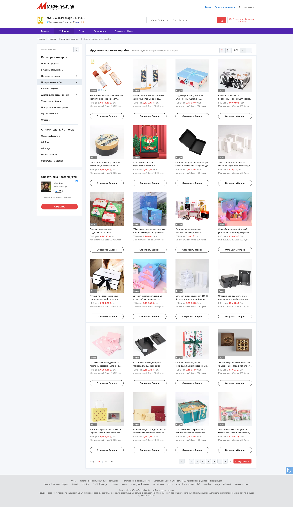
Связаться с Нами (124, 31)
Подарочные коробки (51, 82)
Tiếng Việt (227, 484)
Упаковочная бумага (51, 101)
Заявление (84, 481)
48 (112, 461)
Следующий (241, 461)
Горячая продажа (50, 63)
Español (115, 484)
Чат (59, 190)
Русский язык (158, 484)
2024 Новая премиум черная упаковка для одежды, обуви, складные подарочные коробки (148, 365)
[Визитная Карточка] (76, 180)
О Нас (81, 31)
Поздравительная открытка (54, 107)
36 (106, 461)
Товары (65, 31)
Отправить (59, 206)
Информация (216, 481)
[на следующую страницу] (249, 50)
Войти (208, 7)
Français (104, 484)
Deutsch (124, 484)
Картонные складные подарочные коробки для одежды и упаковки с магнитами (234, 98)
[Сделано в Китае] (56, 6)
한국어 (170, 484)
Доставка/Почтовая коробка (55, 94)
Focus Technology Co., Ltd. (144, 490)
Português (135, 484)
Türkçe (217, 484)
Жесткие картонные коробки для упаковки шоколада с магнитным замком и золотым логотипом (234, 365)
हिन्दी (198, 484)
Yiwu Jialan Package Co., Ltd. (64, 18)
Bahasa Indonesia (242, 484)
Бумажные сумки (49, 88)
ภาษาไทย (207, 484)
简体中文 (75, 484)
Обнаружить (100, 31)
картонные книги (49, 113)
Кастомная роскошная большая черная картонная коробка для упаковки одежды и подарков (105, 432)
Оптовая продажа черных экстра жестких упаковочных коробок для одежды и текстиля (192, 165)
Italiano (146, 484)
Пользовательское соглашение (105, 481)
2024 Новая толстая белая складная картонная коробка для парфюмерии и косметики (234, 165)
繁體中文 (85, 484)
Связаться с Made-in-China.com (167, 481)
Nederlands (189, 484)
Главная (45, 31)
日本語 (95, 484)
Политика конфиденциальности (136, 481)
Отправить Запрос (107, 116)
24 (99, 461)
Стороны (45, 119)
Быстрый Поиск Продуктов (195, 481)
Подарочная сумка (50, 76)
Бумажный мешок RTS (52, 69)
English (65, 484)
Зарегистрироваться (225, 7)
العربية (178, 484)
